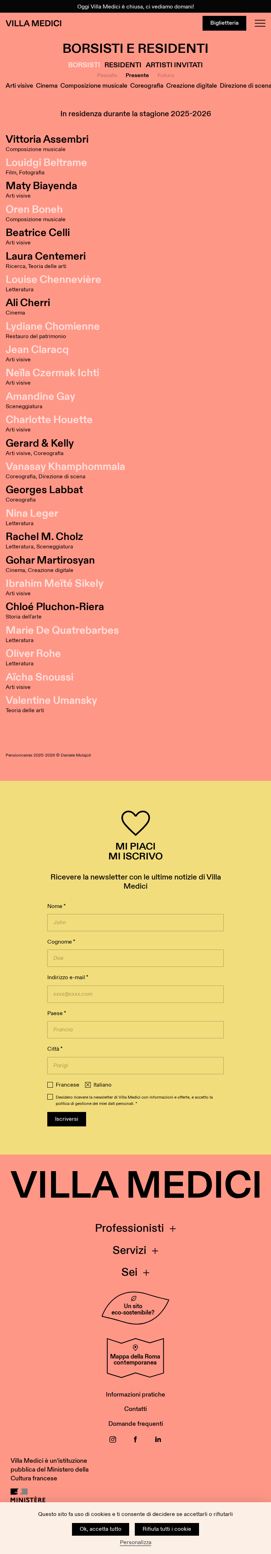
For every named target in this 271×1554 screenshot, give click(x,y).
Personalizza (135, 1543)
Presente (137, 75)
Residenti (122, 65)
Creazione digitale (191, 86)
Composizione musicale (93, 86)
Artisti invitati (174, 65)
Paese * (56, 1013)
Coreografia (146, 86)
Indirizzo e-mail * (67, 977)
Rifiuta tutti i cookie (167, 1529)
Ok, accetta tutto (100, 1529)
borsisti (84, 65)
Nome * (56, 906)
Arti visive (19, 86)
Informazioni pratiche (135, 1395)
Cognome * (61, 942)
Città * (54, 1049)
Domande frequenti (135, 1424)
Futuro (165, 75)
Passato (107, 75)
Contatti (135, 1409)
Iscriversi (66, 1119)
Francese (67, 1085)
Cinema (47, 86)
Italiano (103, 1085)
